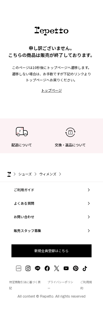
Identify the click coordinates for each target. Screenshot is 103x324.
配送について (21, 144)
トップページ (51, 90)
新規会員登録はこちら (51, 250)
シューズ (25, 173)
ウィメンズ (47, 173)
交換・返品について (70, 144)
